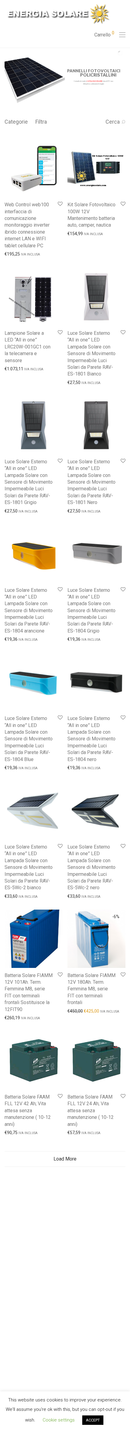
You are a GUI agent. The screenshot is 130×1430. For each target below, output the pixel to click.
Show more (13, 253)
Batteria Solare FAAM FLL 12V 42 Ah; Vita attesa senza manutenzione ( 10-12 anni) (28, 1110)
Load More (65, 1159)
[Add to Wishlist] (60, 204)
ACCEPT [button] (93, 1420)
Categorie (16, 121)
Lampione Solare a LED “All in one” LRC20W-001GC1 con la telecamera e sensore (27, 346)
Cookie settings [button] (59, 1420)
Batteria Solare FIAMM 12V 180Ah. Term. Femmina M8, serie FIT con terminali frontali (91, 989)
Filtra (41, 121)
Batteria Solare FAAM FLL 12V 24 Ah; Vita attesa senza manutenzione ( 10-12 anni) (90, 1110)
